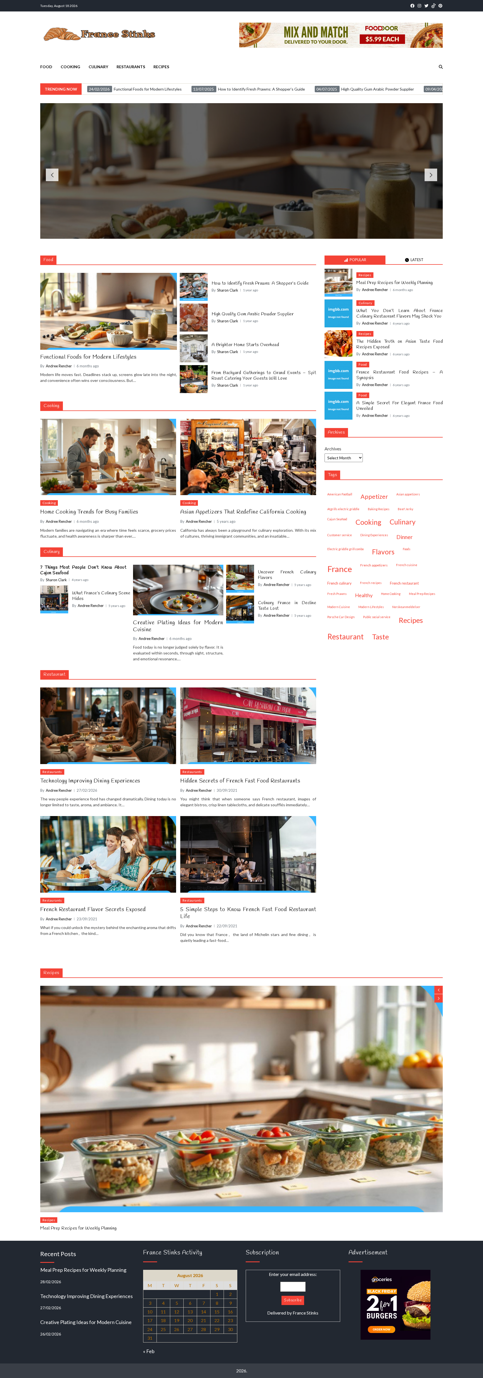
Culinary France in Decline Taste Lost (287, 605)
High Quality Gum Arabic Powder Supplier (253, 314)
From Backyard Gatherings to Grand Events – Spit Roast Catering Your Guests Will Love (264, 375)
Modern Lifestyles (371, 607)
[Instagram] (419, 5)
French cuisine (406, 565)
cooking (368, 522)
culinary (403, 522)
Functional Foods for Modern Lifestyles (241, 167)
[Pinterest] (440, 5)
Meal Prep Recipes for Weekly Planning (394, 283)
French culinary (339, 583)
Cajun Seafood (337, 519)
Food (46, 66)
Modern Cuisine (338, 607)
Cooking (70, 66)
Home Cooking (391, 593)
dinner (404, 536)
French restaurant (404, 583)
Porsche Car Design (341, 617)
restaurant (345, 636)
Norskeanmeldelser (406, 607)
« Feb (149, 1351)
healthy (364, 595)
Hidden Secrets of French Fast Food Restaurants (240, 780)
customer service (339, 535)
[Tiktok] (433, 5)
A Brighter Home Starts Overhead (245, 345)
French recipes (371, 583)
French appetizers (374, 565)
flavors (383, 552)
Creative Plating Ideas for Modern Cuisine (178, 626)
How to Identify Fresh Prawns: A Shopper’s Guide (260, 283)
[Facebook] (412, 5)
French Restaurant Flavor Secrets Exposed (93, 909)
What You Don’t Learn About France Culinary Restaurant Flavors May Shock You (399, 313)
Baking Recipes (378, 509)
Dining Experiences (374, 535)
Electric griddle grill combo (345, 549)
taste (380, 636)
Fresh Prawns (337, 593)
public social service (376, 617)
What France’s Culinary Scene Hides (101, 596)
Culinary (98, 66)
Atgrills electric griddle (343, 509)
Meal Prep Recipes (422, 593)
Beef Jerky (405, 509)
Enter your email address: (292, 1293)
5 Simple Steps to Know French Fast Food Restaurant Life (248, 913)
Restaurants (131, 66)
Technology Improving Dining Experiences (90, 780)
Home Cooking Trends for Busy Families (89, 512)
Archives (333, 448)
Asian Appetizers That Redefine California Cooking (243, 512)
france (339, 569)
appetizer (374, 496)
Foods (406, 549)
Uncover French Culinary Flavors (287, 575)
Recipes (161, 66)
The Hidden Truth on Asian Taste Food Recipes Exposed (399, 344)
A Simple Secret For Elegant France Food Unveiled (399, 406)
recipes (411, 620)
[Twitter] (426, 5)
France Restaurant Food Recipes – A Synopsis (399, 375)
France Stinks (305, 1312)
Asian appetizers (408, 494)
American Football (339, 494)
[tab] (355, 260)
